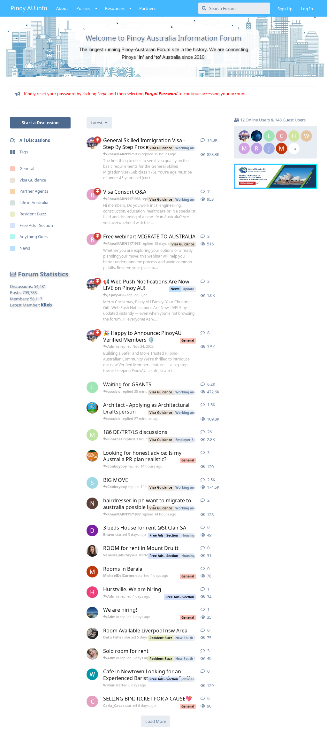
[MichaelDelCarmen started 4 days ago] (92, 571)
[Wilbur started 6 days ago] (92, 674)
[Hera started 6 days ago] (92, 592)
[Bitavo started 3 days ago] (92, 530)
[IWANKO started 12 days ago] (92, 503)
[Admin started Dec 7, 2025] (92, 284)
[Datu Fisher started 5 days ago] (92, 633)
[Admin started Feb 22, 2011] (92, 143)
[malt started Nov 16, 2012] (92, 408)
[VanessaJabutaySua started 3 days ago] (92, 551)
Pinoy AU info (29, 8)
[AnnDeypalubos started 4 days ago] (92, 612)
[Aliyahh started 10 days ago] (92, 455)
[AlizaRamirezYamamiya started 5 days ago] (92, 654)
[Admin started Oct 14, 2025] (92, 336)
